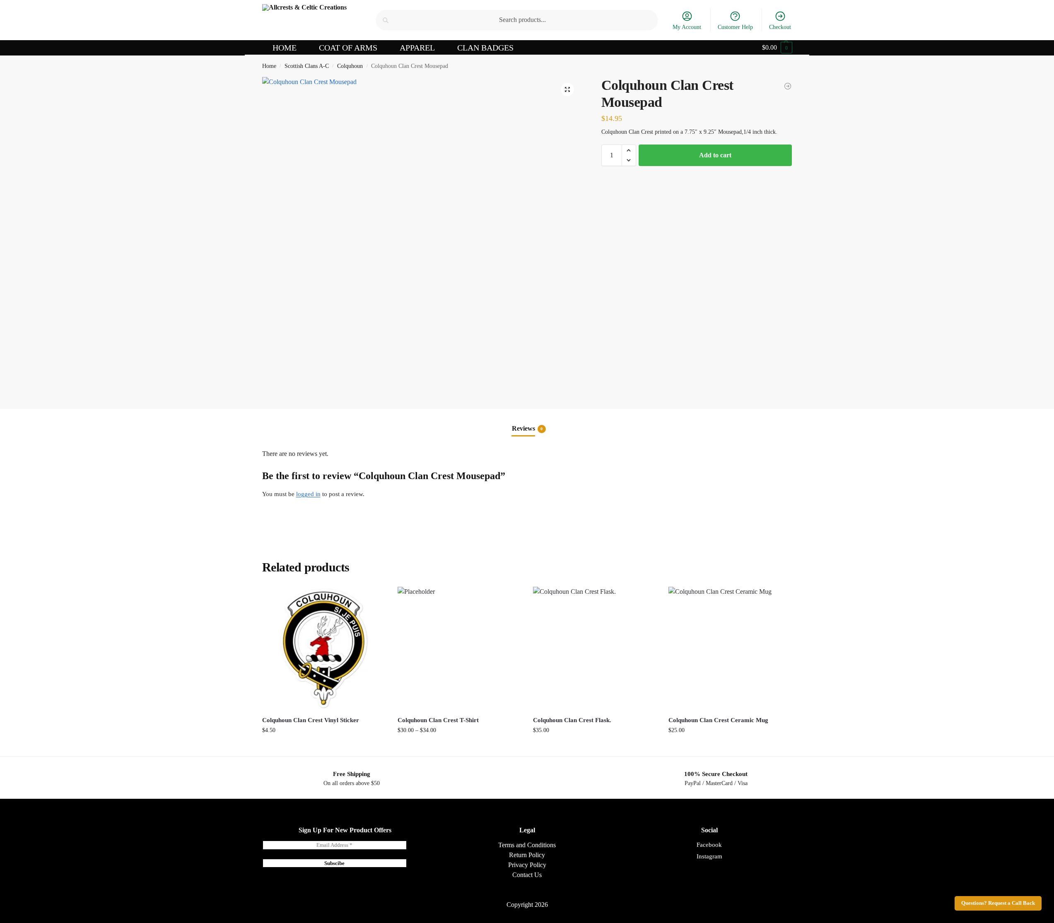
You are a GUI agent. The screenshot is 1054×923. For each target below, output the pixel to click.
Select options (459, 748)
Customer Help (735, 27)
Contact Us (527, 874)
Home (269, 66)
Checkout (780, 27)
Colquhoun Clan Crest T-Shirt (438, 720)
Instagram (709, 856)
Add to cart (715, 155)
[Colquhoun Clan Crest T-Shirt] (459, 648)
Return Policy (527, 854)
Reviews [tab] (527, 428)
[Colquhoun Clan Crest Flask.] (594, 648)
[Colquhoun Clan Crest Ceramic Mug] (729, 648)
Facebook (709, 844)
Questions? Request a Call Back (998, 903)
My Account (687, 27)
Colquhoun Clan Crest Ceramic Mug (718, 720)
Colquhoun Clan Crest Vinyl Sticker (310, 720)
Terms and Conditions (527, 844)
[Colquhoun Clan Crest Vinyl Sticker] (788, 86)
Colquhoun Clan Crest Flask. (572, 720)
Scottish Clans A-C (307, 66)
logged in (308, 494)
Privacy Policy (527, 864)
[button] (777, 48)
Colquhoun (350, 66)
